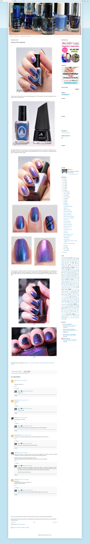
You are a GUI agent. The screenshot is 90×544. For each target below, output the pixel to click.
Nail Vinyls (77, 302)
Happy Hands (70, 286)
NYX (76, 305)
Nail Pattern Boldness (70, 302)
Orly (74, 306)
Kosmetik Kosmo (65, 293)
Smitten (62, 314)
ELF (70, 277)
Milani (62, 300)
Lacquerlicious (73, 294)
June (65, 201)
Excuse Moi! (66, 219)
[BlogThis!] (25, 371)
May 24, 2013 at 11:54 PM (22, 452)
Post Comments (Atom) (20, 524)
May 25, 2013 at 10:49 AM (23, 479)
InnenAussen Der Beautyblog (69, 329)
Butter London (74, 264)
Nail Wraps (65, 304)
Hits (62, 287)
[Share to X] (27, 371)
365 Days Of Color (75, 257)
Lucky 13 (76, 295)
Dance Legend (67, 273)
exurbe (71, 280)
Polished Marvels (17, 435)
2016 (64, 185)
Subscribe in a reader (66, 132)
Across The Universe (68, 213)
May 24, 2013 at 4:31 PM (27, 443)
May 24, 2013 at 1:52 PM (27, 408)
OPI (69, 306)
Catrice (77, 266)
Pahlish (63, 307)
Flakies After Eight (67, 209)
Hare (76, 286)
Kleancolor (77, 291)
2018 (64, 182)
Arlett (15, 380)
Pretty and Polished (75, 310)
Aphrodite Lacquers (66, 261)
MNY (72, 300)
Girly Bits (77, 283)
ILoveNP (77, 287)
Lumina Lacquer (64, 296)
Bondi (68, 263)
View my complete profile (73, 174)
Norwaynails (42, 362)
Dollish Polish (70, 276)
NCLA (64, 305)
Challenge (67, 267)
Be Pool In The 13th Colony (69, 217)
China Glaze (64, 268)
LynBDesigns (71, 296)
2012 (64, 252)
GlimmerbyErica (66, 284)
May (65, 203)
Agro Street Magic (67, 221)
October (65, 195)
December (66, 191)
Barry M (69, 262)
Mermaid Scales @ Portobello (69, 243)
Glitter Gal (63, 285)
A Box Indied (65, 258)
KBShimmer (63, 291)
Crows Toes (65, 272)
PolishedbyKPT (72, 309)
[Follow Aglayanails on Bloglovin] (65, 95)
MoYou (64, 301)
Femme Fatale (64, 281)
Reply (15, 386)
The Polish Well (64, 315)
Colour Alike (63, 271)
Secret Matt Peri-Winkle (68, 206)
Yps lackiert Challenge (75, 317)
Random (72, 311)
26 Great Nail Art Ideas (65, 257)
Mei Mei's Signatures (35, 362)
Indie (21, 373)
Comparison (69, 271)
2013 (64, 190)
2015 (64, 187)
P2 (76, 306)
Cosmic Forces (66, 227)
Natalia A (16, 400)
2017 (64, 184)
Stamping (69, 314)
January (65, 250)
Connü (15, 452)
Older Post (55, 522)
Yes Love (68, 317)
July (64, 200)
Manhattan (24, 373)
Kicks (69, 291)
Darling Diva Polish (75, 273)
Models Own (77, 300)
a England (74, 258)
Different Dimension (71, 274)
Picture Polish (76, 307)
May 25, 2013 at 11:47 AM (27, 490)
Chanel (76, 267)
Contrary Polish (76, 271)
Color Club (65, 270)
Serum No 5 (67, 312)
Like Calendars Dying (68, 229)
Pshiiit (46, 362)
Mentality (76, 299)
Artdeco (73, 261)
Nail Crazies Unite (73, 301)
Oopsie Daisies (64, 306)
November (66, 193)
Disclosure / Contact (25, 36)
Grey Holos (66, 231)
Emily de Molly (64, 278)
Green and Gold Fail (67, 235)
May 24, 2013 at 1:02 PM (22, 417)
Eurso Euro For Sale (67, 222)
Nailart (28, 373)
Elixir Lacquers (75, 277)
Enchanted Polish (17, 373)
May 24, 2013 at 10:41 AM (22, 380)
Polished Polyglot (66, 338)
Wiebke (15, 417)
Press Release (68, 310)
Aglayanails (21, 6)
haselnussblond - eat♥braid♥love (69, 334)
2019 (64, 180)
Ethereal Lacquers (64, 280)
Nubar (73, 305)
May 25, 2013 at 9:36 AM (27, 465)
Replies (17, 388)
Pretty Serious (65, 311)
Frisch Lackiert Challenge (68, 283)
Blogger (50, 535)
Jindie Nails (74, 290)
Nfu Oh (68, 305)
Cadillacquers (64, 266)
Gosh (75, 285)
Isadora (62, 290)
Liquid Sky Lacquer (69, 295)
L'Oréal (71, 293)
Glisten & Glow (75, 284)
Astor (77, 261)
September (66, 196)
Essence (63, 279)
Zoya (64, 318)
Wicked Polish (69, 316)
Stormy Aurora (66, 204)
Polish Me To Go (66, 309)
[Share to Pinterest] (29, 371)
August (65, 198)
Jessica (68, 290)
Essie (69, 279)
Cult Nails (72, 272)
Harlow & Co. (27, 362)
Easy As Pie (66, 232)
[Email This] (24, 371)
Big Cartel (50, 362)
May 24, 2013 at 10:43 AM (28, 391)
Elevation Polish (64, 277)
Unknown (16, 479)
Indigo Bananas (75, 289)
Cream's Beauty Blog (67, 324)
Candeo (71, 266)
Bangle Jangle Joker (67, 214)
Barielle (62, 262)
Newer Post (13, 522)
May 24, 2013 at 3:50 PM (26, 435)
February (65, 248)
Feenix (76, 280)
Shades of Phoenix (74, 312)
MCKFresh (71, 299)
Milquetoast (66, 208)
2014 (64, 188)
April (65, 245)
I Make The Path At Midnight (69, 216)
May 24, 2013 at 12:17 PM (23, 400)
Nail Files (62, 302)
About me (17, 36)
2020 (64, 179)
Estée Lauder (76, 279)
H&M (65, 286)
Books (73, 263)
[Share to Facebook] (28, 371)
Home (11, 36)
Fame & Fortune (67, 239)
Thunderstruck (66, 237)
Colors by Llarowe (73, 270)
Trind (70, 315)
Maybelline (67, 299)
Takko (77, 314)
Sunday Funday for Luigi (68, 234)
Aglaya (19, 391)
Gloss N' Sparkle (69, 285)
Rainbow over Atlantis (68, 211)
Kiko (72, 291)
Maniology (73, 297)
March (65, 247)
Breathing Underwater (68, 226)
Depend (64, 274)
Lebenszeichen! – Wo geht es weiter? (69, 335)
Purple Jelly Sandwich (68, 224)
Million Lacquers (67, 300)
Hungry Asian (66, 287)
